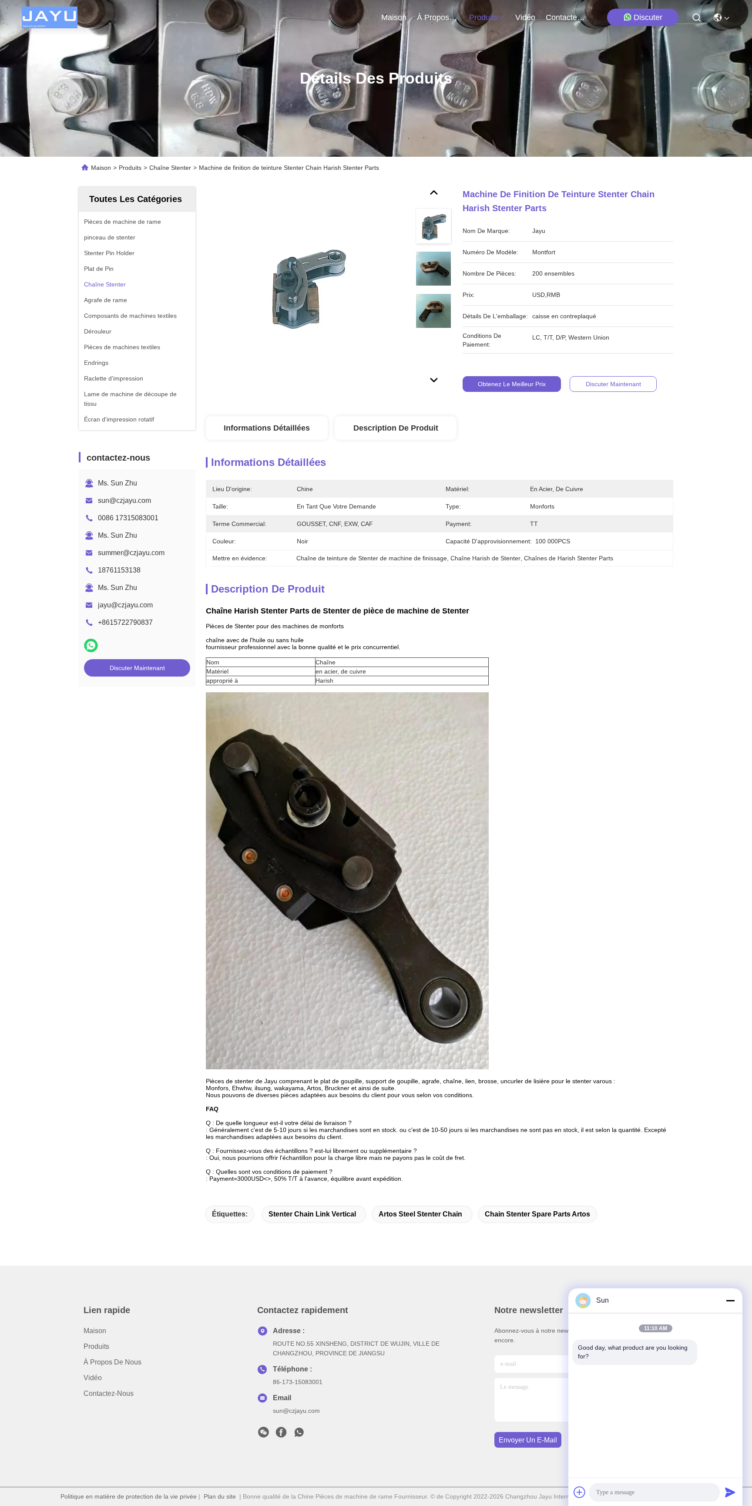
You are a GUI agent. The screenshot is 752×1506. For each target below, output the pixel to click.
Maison (393, 17)
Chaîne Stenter (170, 167)
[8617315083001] (299, 1434)
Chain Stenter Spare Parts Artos (537, 1214)
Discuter (648, 17)
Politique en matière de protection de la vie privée (128, 1496)
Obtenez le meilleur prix (512, 384)
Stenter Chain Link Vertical (312, 1214)
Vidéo (93, 1377)
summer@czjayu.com (131, 552)
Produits (130, 167)
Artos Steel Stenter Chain (420, 1214)
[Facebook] (281, 1434)
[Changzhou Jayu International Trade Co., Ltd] (49, 17)
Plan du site (220, 1496)
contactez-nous (567, 17)
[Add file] (580, 1492)
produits (483, 17)
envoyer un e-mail (528, 1440)
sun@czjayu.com (124, 500)
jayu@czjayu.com (125, 605)
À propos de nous (438, 17)
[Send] (730, 1492)
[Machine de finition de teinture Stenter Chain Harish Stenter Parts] (307, 288)
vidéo (525, 17)
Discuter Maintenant (137, 667)
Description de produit (395, 428)
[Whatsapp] (91, 645)
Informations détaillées (267, 428)
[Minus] (730, 1300)
